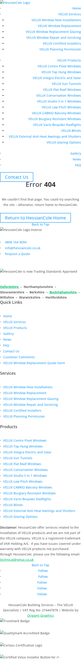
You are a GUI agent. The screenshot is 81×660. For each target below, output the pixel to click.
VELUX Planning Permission (60, 49)
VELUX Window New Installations (56, 20)
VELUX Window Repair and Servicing (53, 37)
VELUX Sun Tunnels (66, 84)
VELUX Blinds (71, 130)
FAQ (78, 165)
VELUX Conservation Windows (58, 95)
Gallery (75, 153)
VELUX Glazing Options (64, 142)
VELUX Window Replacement (59, 26)
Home (76, 8)
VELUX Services (69, 14)
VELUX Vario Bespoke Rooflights (57, 125)
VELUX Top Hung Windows (61, 72)
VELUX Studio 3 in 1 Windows (59, 101)
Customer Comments (19, 357)
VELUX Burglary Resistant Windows (54, 119)
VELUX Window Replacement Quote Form (34, 363)
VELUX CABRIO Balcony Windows (56, 113)
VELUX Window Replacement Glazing (53, 32)
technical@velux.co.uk (17, 559)
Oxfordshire (9, 287)
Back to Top (40, 224)
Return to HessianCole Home (35, 218)
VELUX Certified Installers (62, 43)
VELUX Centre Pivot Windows (59, 66)
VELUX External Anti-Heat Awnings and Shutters (45, 136)
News (77, 159)
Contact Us (16, 177)
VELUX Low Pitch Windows (61, 107)
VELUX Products (69, 60)
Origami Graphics (40, 615)
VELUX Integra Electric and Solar (57, 78)
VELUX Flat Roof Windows (62, 89)
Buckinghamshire (63, 292)
